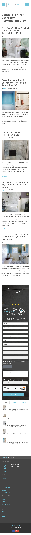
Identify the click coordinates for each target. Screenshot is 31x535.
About (3, 511)
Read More (4, 75)
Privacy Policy (13, 525)
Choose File (8, 366)
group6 (5, 36)
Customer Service (6, 481)
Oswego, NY (5, 501)
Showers (4, 490)
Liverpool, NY (5, 502)
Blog (3, 513)
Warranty (4, 478)
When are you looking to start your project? (14, 380)
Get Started (14, 394)
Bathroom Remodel (6, 489)
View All (3, 506)
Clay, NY (4, 499)
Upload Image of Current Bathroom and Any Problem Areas (14, 362)
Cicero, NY (4, 498)
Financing (4, 480)
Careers (3, 516)
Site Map (19, 525)
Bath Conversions (6, 487)
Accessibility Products (7, 492)
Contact (3, 477)
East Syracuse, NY (6, 504)
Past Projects (5, 518)
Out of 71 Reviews (15, 306)
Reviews (3, 515)
